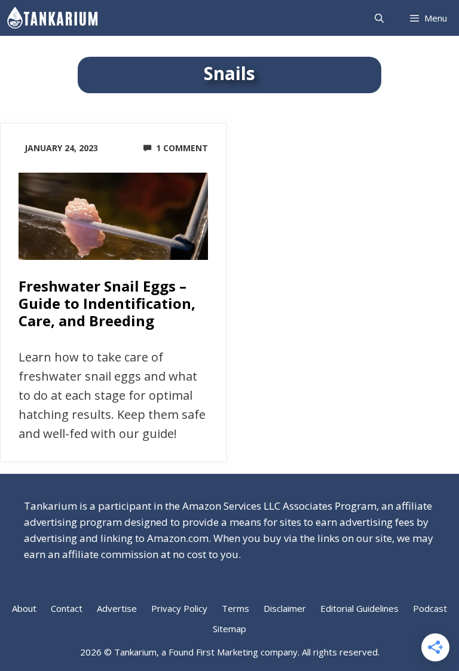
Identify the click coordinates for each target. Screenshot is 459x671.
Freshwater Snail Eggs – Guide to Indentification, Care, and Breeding (107, 303)
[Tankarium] (56, 18)
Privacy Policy (179, 608)
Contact (66, 608)
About (24, 608)
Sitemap (229, 629)
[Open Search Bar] (378, 18)
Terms (235, 608)
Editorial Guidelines (359, 608)
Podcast (430, 608)
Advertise (117, 608)
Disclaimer (285, 608)
